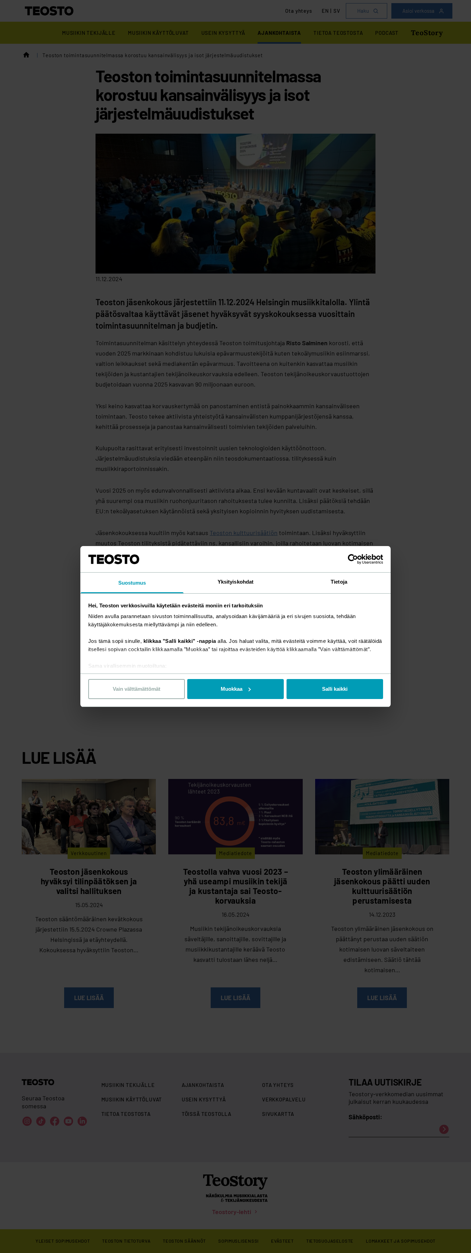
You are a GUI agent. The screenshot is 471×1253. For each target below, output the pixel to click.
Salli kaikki (335, 689)
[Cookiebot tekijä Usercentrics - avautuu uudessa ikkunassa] (353, 559)
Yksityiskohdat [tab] (235, 582)
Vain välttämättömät (136, 689)
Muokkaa (231, 689)
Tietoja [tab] (339, 582)
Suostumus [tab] (132, 583)
